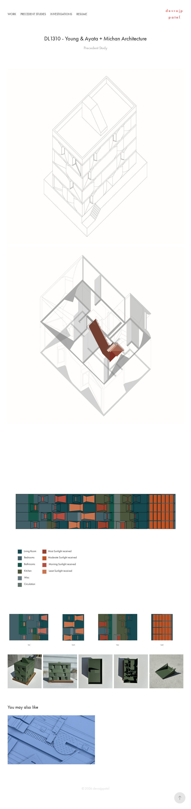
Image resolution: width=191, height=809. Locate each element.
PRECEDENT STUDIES (33, 14)
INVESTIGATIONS (61, 14)
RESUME (81, 14)
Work (12, 14)
